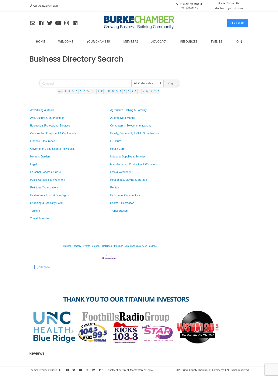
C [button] (73, 91)
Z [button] (158, 91)
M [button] (109, 91)
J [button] (98, 91)
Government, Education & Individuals (52, 148)
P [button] (120, 91)
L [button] (105, 91)
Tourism (35, 210)
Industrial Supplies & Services (128, 156)
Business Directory (71, 245)
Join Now (238, 8)
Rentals (114, 187)
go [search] (172, 83)
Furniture (115, 141)
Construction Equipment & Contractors (53, 133)
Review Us (238, 23)
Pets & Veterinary (120, 172)
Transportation (119, 210)
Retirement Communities (125, 195)
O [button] (117, 91)
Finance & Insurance (42, 141)
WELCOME (65, 41)
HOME (40, 41)
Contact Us (233, 3)
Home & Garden (40, 156)
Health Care (117, 148)
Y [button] (154, 91)
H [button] (91, 91)
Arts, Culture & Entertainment (47, 118)
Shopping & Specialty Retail (46, 203)
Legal (33, 164)
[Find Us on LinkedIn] (75, 22)
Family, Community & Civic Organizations (134, 133)
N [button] (113, 91)
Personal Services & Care (45, 172)
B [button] (69, 91)
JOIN (238, 41)
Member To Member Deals (127, 245)
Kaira (54, 370)
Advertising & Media (42, 110)
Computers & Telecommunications (130, 125)
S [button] (132, 91)
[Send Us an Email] (32, 22)
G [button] (88, 91)
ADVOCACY (159, 41)
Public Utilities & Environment (47, 179)
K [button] (102, 91)
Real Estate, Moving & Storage (128, 179)
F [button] (84, 91)
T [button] (135, 91)
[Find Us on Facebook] (41, 22)
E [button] (80, 91)
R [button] (128, 91)
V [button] (143, 91)
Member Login (223, 8)
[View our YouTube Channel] (58, 22)
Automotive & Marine (122, 118)
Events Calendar (91, 245)
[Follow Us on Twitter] (49, 22)
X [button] (151, 91)
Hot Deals (107, 245)
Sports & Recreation (122, 203)
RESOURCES (188, 41)
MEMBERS (130, 41)
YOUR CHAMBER (98, 41)
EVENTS (216, 41)
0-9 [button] (59, 91)
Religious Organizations (44, 187)
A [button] (65, 91)
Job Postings (150, 245)
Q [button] (124, 91)
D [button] (76, 91)
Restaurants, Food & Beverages (49, 195)
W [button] (147, 91)
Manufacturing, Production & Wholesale (134, 164)
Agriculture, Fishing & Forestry (128, 110)
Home (221, 3)
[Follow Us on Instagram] (66, 22)
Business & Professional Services (50, 125)
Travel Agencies (39, 218)
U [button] (139, 91)
